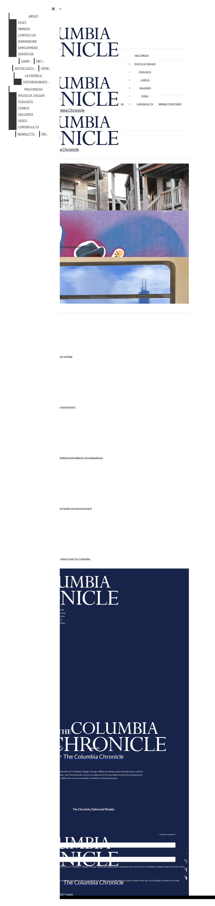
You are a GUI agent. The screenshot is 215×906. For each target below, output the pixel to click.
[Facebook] (185, 853)
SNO (61, 894)
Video (145, 96)
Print (178, 104)
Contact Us (27, 35)
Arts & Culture (26, 68)
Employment (28, 47)
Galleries (145, 88)
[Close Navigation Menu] (53, 9)
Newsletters (166, 104)
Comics (145, 80)
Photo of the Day (145, 64)
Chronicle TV (145, 104)
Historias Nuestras (38, 82)
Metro (41, 61)
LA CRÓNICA (33, 75)
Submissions (27, 41)
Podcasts (145, 72)
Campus (27, 61)
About (33, 16)
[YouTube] (185, 878)
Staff (22, 22)
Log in (69, 894)
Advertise (26, 54)
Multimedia (142, 55)
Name (8, 854)
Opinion (47, 68)
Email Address (12, 840)
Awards (24, 28)
